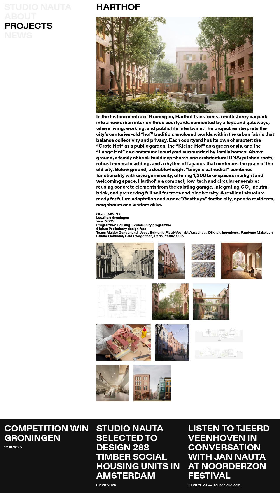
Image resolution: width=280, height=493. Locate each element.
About (20, 17)
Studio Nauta (38, 7)
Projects (28, 26)
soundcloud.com (227, 485)
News (18, 36)
